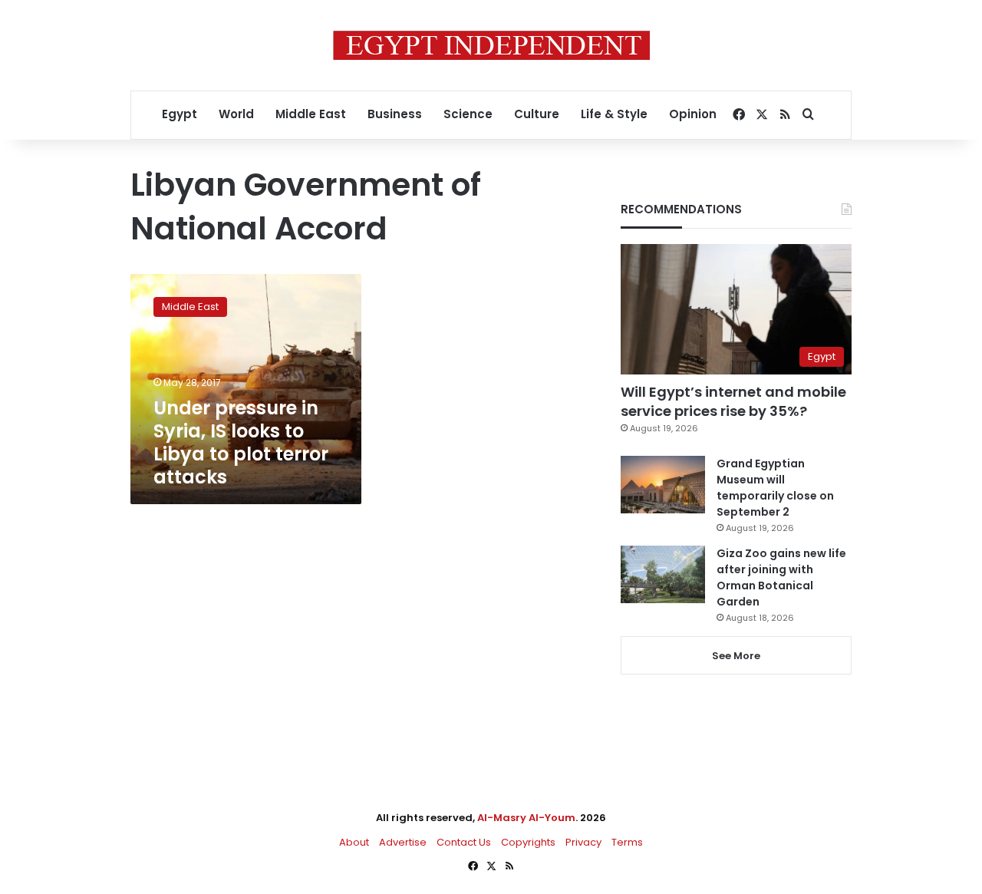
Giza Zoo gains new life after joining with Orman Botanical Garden (781, 577)
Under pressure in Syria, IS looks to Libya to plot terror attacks (240, 442)
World (236, 114)
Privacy (583, 842)
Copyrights (528, 842)
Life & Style (614, 114)
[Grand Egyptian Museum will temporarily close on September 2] (663, 484)
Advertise (403, 842)
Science (468, 114)
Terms (627, 842)
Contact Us (464, 842)
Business (394, 114)
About (354, 842)
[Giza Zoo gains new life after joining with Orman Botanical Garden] (663, 574)
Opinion (693, 114)
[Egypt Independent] (491, 45)
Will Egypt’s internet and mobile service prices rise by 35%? (733, 401)
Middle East (310, 114)
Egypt (179, 114)
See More (736, 655)
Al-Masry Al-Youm (526, 817)
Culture (536, 114)
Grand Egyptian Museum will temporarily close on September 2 (775, 488)
